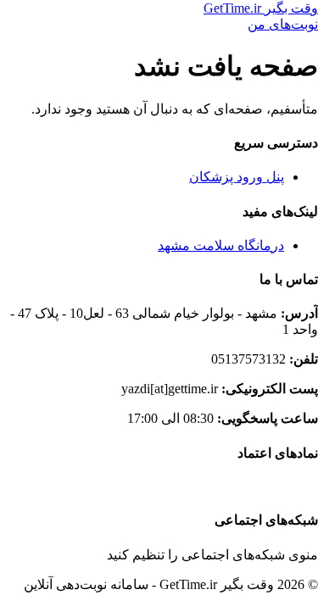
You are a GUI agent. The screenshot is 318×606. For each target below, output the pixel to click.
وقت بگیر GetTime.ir (261, 8)
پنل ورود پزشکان (236, 177)
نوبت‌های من (283, 24)
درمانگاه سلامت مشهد (221, 245)
